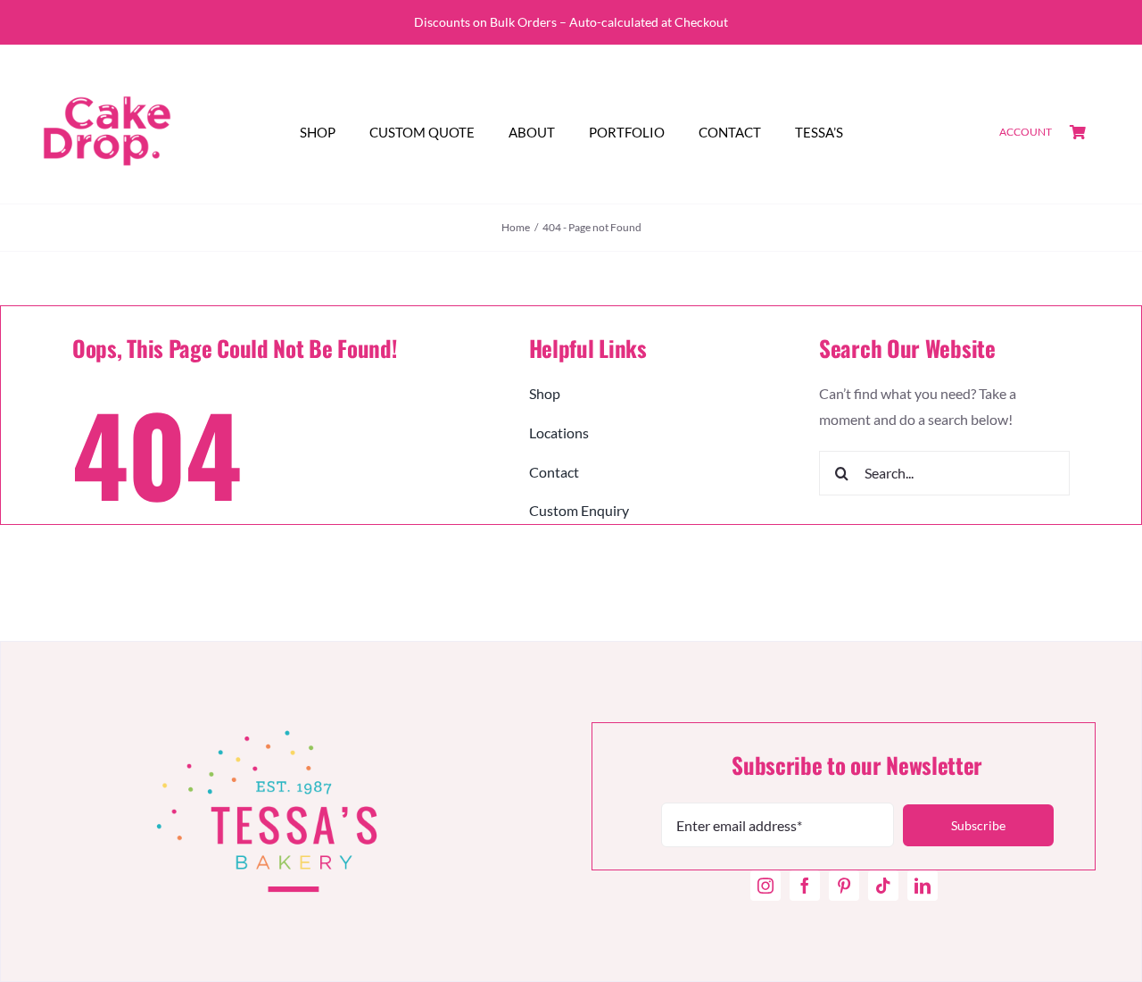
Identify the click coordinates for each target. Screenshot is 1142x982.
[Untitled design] (107, 66)
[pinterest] (844, 885)
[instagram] (765, 885)
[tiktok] (883, 885)
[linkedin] (922, 885)
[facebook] (805, 885)
